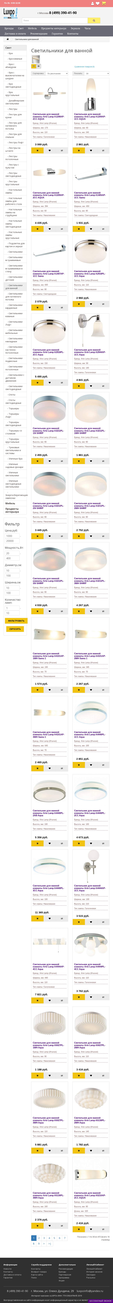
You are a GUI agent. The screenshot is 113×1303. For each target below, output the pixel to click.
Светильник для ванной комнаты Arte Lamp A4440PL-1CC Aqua (89, 734)
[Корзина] (103, 4)
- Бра (9, 53)
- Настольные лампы (13, 191)
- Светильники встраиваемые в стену (14, 268)
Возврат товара (38, 1271)
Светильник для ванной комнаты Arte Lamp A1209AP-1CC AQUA (90, 116)
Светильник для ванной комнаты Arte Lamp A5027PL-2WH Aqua (89, 1045)
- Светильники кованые (14, 315)
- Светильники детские (14, 278)
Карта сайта (37, 1274)
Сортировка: (38, 73)
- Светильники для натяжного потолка (14, 296)
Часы (88, 28)
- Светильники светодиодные (14, 388)
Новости (7, 1268)
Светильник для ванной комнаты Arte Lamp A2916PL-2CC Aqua (48, 352)
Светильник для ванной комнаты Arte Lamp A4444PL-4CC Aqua (89, 966)
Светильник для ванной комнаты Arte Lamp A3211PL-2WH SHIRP (89, 505)
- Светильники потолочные (14, 368)
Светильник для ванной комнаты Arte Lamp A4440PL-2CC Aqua (89, 813)
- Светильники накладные (14, 340)
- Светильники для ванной (14, 287)
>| (49, 1243)
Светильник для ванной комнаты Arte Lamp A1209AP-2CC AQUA (48, 195)
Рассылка (90, 1277)
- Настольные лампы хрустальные (13, 235)
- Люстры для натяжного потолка (13, 125)
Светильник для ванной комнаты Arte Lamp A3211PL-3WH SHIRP (89, 580)
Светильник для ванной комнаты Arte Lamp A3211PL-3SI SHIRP (48, 580)
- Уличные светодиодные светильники (13, 483)
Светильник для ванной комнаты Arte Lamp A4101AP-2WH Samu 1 (90, 656)
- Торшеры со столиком (13, 432)
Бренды (9, 28)
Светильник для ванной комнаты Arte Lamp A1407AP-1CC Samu (48, 273)
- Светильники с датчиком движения (14, 377)
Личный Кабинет (94, 1268)
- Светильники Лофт (14, 323)
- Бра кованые (13, 58)
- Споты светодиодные (13, 401)
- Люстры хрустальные (12, 183)
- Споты (10, 394)
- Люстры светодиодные (13, 174)
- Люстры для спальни (13, 135)
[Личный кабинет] (92, 4)
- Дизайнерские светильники (14, 102)
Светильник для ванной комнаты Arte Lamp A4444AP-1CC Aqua (90, 888)
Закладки (90, 1274)
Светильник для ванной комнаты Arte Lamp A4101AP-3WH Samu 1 (48, 734)
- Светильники (14, 251)
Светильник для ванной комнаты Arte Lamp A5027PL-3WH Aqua (48, 1120)
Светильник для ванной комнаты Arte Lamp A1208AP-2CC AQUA (48, 116)
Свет (21, 28)
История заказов (94, 1271)
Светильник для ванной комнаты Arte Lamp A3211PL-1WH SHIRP (89, 430)
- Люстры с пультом (12, 166)
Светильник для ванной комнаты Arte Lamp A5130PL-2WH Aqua (89, 1120)
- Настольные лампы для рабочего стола (13, 201)
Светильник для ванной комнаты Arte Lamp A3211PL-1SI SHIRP (48, 430)
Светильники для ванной (27, 39)
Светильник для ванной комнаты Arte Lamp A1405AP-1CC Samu (90, 195)
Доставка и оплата (15, 33)
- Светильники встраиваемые (14, 259)
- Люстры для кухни (13, 116)
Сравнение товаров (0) (84, 66)
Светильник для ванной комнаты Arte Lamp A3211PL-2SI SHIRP (48, 505)
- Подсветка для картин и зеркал (15, 245)
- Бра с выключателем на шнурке (14, 75)
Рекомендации (38, 33)
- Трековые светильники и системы (13, 450)
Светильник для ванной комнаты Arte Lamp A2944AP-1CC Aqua (90, 352)
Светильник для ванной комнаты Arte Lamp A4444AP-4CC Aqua (48, 966)
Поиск (34, 1277)
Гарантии (57, 33)
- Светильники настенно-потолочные (14, 349)
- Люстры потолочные (11, 158)
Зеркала (75, 28)
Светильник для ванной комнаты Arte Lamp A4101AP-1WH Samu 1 (48, 656)
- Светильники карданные (14, 306)
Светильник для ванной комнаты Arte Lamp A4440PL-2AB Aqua (48, 813)
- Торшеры (12, 408)
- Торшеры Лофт (12, 415)
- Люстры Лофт (14, 142)
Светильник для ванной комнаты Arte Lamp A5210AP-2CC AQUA (90, 1195)
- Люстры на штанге (12, 149)
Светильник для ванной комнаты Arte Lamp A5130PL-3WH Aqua (48, 1195)
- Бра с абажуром (10, 65)
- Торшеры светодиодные (13, 424)
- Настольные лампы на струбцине (13, 212)
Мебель (32, 28)
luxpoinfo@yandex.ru (90, 1290)
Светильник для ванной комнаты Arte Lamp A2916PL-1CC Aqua (89, 273)
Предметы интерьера (53, 28)
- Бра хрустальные (12, 94)
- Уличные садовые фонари (14, 465)
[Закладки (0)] (97, 4)
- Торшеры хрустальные (12, 440)
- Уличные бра (13, 458)
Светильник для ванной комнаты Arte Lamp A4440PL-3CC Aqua (48, 888)
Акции (61, 1280)
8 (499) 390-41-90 (17, 1290)
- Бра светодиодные (13, 85)
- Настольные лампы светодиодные (13, 223)
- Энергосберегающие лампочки (16, 495)
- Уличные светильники (12, 474)
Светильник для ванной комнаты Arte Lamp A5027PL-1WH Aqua (48, 1045)
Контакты (72, 33)
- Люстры (11, 108)
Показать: (78, 73)
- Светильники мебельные (14, 331)
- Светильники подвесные (14, 359)
